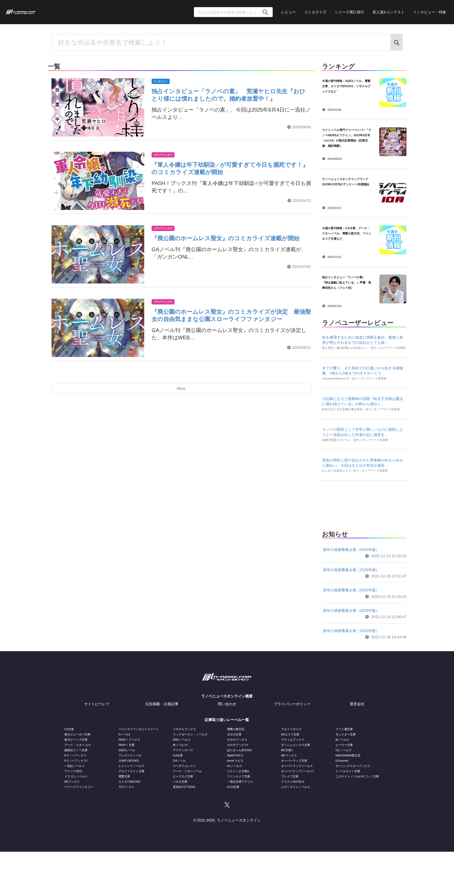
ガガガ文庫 (234, 734)
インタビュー (160, 81)
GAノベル (179, 760)
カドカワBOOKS (129, 781)
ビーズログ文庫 (183, 776)
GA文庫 (178, 755)
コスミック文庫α (238, 771)
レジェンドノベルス (131, 765)
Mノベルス (342, 739)
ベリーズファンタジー (78, 786)
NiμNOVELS (235, 755)
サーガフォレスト (184, 765)
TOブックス (126, 786)
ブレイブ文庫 (289, 776)
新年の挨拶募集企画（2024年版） (351, 590)
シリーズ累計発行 (349, 12)
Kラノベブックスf (75, 760)
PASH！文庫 (126, 744)
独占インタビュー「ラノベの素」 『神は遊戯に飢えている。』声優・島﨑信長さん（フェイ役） (346, 282)
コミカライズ (315, 12)
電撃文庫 (124, 776)
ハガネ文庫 (180, 781)
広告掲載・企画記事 (161, 704)
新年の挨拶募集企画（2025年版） (351, 570)
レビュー (288, 12)
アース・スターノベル (187, 771)
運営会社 (357, 704)
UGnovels (342, 760)
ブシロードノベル (130, 755)
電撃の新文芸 (235, 729)
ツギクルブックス (184, 729)
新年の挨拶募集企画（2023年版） (351, 610)
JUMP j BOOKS (128, 760)
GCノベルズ (344, 750)
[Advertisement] (364, 504)
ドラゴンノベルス (75, 776)
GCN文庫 (233, 786)
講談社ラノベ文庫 (75, 750)
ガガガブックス (237, 739)
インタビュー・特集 (429, 12)
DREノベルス (181, 739)
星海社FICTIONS (184, 786)
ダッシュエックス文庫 (295, 744)
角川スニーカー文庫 (77, 734)
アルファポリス (291, 729)
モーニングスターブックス (353, 765)
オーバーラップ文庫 (294, 760)
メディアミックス (162, 155)
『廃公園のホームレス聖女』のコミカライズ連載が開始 (226, 238)
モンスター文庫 (346, 734)
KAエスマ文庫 (290, 734)
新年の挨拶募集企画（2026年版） (351, 549)
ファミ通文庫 (344, 729)
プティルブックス (292, 739)
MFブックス (289, 755)
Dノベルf (124, 734)
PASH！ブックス (129, 739)
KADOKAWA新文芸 (348, 755)
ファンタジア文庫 (238, 776)
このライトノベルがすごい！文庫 (357, 776)
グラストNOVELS (292, 781)
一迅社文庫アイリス (240, 781)
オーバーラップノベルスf (297, 771)
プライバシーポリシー (292, 704)
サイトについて (97, 704)
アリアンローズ (183, 750)
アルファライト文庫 (131, 771)
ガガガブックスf (237, 744)
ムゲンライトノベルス (295, 786)
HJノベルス (234, 765)
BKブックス (72, 781)
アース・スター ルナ (77, 744)
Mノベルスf (180, 744)
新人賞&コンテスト (389, 12)
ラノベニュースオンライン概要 (227, 696)
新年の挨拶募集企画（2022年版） (351, 631)
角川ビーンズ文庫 (75, 739)
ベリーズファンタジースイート (138, 729)
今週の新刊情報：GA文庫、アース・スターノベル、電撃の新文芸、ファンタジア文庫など (346, 233)
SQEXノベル (126, 750)
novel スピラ (235, 760)
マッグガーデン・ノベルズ (190, 734)
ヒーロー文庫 (344, 744)
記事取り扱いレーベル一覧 (227, 720)
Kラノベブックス (75, 755)
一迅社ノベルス (74, 765)
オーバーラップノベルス (297, 765)
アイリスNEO (73, 771)
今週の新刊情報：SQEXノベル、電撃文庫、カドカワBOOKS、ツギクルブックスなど (346, 86)
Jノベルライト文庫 (348, 771)
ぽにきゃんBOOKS (239, 750)
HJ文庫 (69, 729)
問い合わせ (227, 704)
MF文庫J (287, 750)
